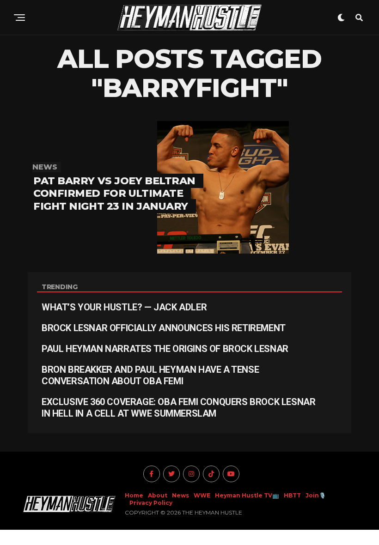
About (157, 495)
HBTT (292, 495)
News (180, 495)
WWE (202, 495)
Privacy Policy (150, 502)
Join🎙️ (316, 495)
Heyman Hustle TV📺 (247, 495)
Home (134, 495)
